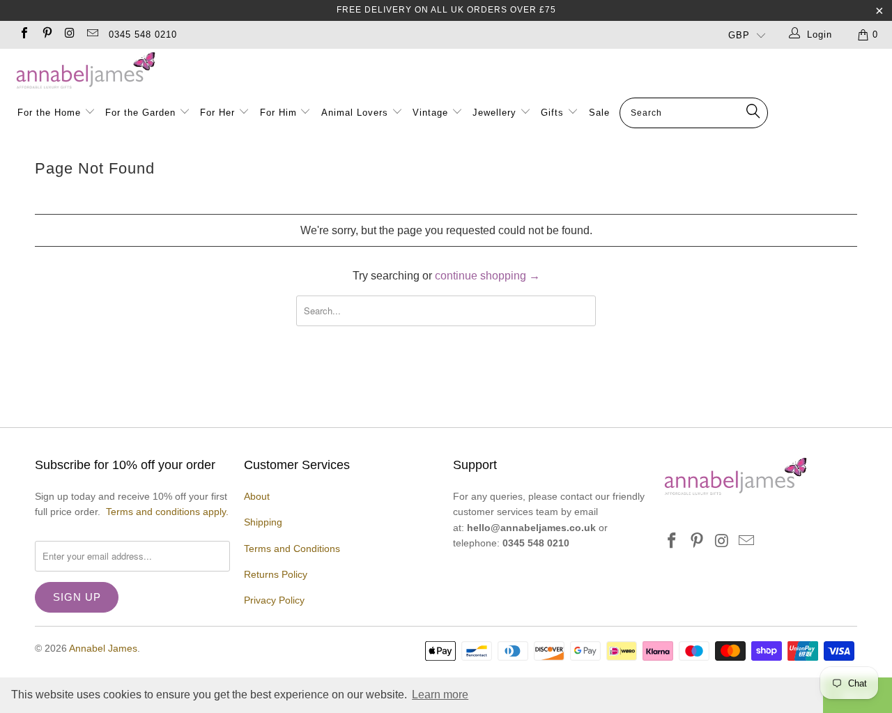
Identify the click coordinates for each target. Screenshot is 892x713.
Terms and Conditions (292, 548)
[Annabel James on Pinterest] (46, 34)
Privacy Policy (274, 600)
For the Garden (142, 112)
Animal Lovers (354, 112)
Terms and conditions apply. (167, 511)
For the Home (49, 112)
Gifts (552, 112)
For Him (278, 112)
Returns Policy (275, 574)
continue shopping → (487, 276)
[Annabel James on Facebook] (23, 34)
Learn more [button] (440, 694)
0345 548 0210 (143, 34)
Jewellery (496, 112)
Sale (599, 112)
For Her (217, 112)
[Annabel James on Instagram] (69, 34)
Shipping (263, 522)
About (257, 496)
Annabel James (103, 648)
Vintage (432, 112)
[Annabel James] (453, 71)
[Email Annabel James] (91, 34)
